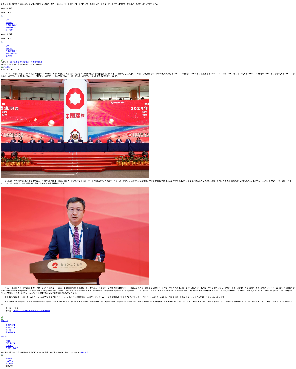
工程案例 (9, 363)
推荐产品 (4, 337)
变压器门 (9, 346)
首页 (7, 20)
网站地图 (84, 352)
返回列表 (7, 67)
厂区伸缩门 (10, 343)
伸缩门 (8, 341)
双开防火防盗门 (12, 348)
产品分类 (4, 321)
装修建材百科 (11, 28)
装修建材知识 (11, 25)
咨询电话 (9, 359)
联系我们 (9, 30)
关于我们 (9, 23)
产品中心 (9, 361)
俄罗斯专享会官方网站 (19, 62)
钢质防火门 (10, 327)
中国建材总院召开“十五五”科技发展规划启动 (31, 311)
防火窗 (8, 330)
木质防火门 (10, 325)
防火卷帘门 (10, 332)
